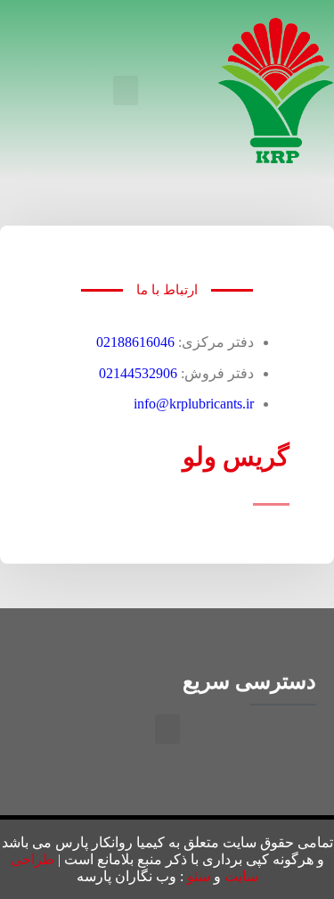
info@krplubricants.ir (194, 403)
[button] (125, 90)
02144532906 (138, 373)
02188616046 (135, 342)
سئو (198, 876)
